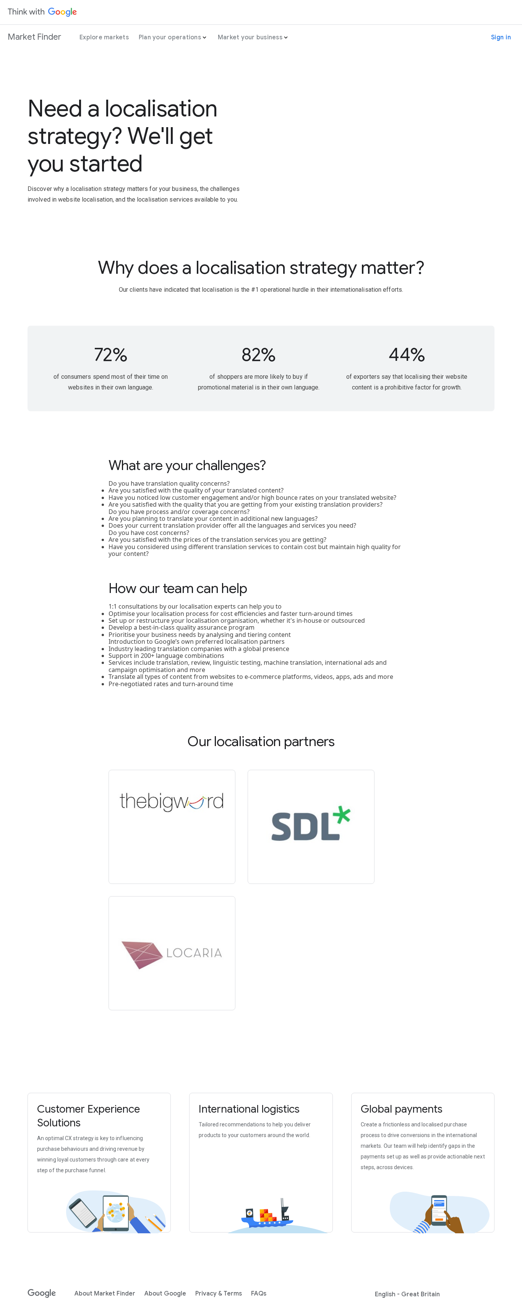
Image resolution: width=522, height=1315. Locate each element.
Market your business (250, 37)
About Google (165, 1293)
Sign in (501, 37)
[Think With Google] (42, 12)
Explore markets (104, 37)
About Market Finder (105, 1293)
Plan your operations (170, 37)
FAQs (258, 1293)
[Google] (42, 1293)
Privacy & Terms (218, 1293)
